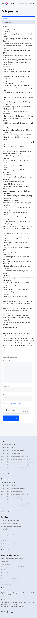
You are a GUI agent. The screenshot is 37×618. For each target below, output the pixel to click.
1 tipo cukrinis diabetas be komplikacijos (13, 450)
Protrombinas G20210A (8, 579)
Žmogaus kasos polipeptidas (9, 523)
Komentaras (6, 361)
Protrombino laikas (6, 585)
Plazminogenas (5, 564)
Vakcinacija (4, 529)
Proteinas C (4, 573)
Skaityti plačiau (5, 474)
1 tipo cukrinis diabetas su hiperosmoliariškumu (15, 459)
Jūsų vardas (6, 386)
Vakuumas (4, 538)
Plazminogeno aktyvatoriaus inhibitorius (13, 567)
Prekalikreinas (5, 570)
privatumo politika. (16, 403)
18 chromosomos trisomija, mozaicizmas (13, 471)
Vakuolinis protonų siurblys (9, 535)
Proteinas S (4, 576)
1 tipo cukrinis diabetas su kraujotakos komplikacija (16, 465)
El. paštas (5, 395)
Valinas (3, 547)
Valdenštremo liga (6, 541)
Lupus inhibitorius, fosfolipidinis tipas (12, 558)
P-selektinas (4, 561)
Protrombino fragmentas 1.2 (9, 582)
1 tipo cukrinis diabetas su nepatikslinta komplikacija (17, 468)
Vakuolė (3, 532)
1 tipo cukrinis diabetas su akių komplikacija (14, 456)
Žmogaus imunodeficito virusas (10, 520)
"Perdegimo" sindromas (8, 444)
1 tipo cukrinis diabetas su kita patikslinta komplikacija (17, 462)
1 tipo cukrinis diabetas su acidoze (11, 453)
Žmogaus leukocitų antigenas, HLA (11, 526)
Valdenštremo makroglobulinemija (11, 544)
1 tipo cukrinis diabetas (8, 447)
